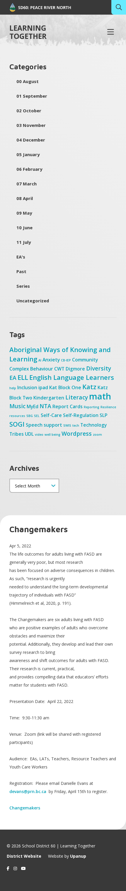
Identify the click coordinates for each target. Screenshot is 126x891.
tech (75, 425)
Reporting (91, 407)
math (100, 396)
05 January (28, 154)
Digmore (75, 369)
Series (23, 286)
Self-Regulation (80, 415)
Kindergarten (48, 397)
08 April (24, 198)
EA (12, 378)
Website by (67, 856)
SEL (37, 416)
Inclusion (27, 387)
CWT (59, 369)
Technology (93, 425)
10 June (24, 227)
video (39, 434)
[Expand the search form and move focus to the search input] (118, 7)
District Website (24, 856)
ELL (23, 377)
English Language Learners (71, 377)
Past (21, 271)
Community (85, 359)
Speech (34, 425)
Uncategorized (32, 301)
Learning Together (28, 32)
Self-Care (51, 415)
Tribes (16, 434)
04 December (30, 140)
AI (39, 360)
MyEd (32, 406)
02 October (28, 110)
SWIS (67, 425)
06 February (29, 169)
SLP (104, 415)
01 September (31, 96)
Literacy (76, 397)
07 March (26, 184)
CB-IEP (66, 360)
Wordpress (77, 433)
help (12, 388)
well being (52, 434)
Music (17, 406)
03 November (31, 125)
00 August (27, 81)
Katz (89, 386)
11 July (23, 242)
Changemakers (24, 808)
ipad (43, 387)
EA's (20, 257)
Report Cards (67, 406)
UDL (29, 434)
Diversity (98, 368)
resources (17, 416)
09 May (24, 213)
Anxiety (51, 359)
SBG (29, 416)
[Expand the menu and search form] (110, 32)
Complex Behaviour (31, 369)
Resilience (108, 407)
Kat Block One (65, 387)
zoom (97, 434)
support (53, 425)
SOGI (17, 424)
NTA (45, 406)
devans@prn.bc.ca (28, 791)
